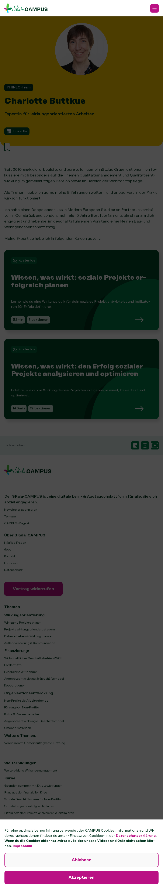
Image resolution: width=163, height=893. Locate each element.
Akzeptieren (81, 877)
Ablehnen (81, 860)
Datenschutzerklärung (136, 836)
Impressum (22, 846)
